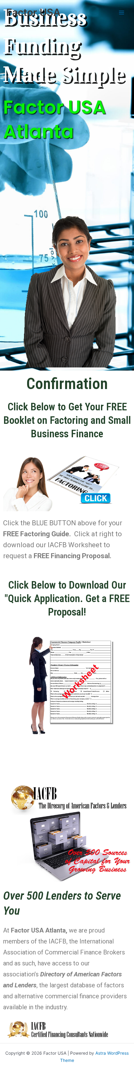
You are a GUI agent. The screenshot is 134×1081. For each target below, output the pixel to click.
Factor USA (33, 12)
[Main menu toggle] (121, 12)
